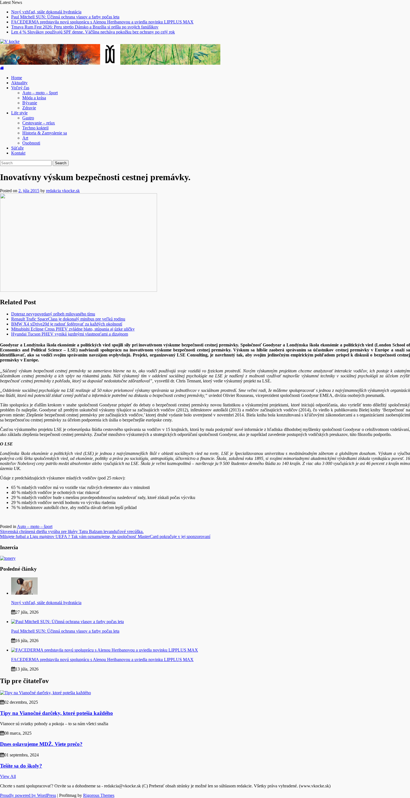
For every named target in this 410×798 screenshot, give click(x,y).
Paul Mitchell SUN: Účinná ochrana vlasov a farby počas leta (65, 17)
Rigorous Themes (98, 795)
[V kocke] (2, 68)
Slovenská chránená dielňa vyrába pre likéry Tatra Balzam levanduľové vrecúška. (72, 531)
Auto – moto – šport (40, 92)
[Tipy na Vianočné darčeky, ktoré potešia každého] (45, 692)
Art (25, 138)
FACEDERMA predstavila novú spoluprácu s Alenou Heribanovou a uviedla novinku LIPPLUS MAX (102, 22)
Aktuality (19, 82)
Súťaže (17, 148)
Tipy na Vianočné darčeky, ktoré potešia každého (56, 713)
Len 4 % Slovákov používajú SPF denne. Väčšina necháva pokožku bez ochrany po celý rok (93, 32)
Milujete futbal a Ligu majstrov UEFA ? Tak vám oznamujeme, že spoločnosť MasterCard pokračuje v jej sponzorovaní (105, 536)
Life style (19, 112)
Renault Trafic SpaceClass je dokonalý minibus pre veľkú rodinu (68, 319)
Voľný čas (20, 87)
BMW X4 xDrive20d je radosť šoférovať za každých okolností (66, 324)
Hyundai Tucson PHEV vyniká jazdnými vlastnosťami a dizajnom (69, 334)
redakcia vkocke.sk (63, 190)
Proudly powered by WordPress (28, 795)
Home (16, 77)
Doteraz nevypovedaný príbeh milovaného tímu (53, 314)
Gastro (28, 117)
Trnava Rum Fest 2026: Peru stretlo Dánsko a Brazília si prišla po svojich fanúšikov (84, 27)
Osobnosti (31, 143)
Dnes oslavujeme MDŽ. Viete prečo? (41, 744)
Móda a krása (34, 97)
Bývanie (29, 102)
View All (8, 776)
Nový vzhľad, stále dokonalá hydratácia (46, 11)
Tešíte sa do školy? (21, 766)
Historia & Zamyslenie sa (44, 133)
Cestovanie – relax (38, 122)
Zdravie (29, 107)
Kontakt (18, 153)
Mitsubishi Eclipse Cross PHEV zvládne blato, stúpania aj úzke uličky (73, 329)
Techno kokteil (35, 128)
